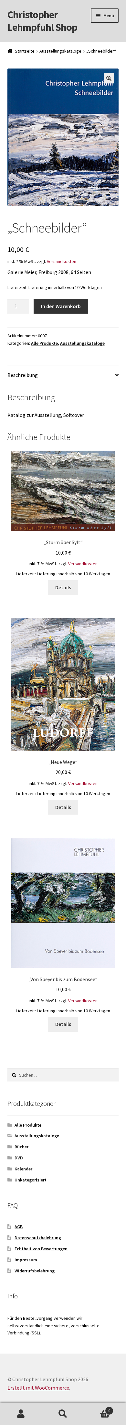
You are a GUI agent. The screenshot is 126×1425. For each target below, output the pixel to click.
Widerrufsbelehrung (35, 1271)
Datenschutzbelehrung (38, 1238)
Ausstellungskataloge (60, 51)
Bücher (21, 1147)
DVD (19, 1158)
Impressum (26, 1260)
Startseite (25, 51)
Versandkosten (61, 261)
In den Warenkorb (61, 306)
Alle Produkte (44, 343)
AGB (19, 1227)
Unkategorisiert (31, 1180)
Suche (63, 1414)
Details (63, 587)
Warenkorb (97, 1408)
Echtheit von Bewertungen (41, 1249)
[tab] (63, 375)
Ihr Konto (21, 1414)
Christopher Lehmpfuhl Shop (42, 21)
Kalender (23, 1169)
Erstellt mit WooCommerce (38, 1387)
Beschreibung (22, 375)
